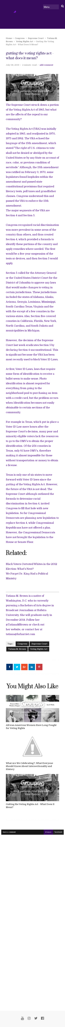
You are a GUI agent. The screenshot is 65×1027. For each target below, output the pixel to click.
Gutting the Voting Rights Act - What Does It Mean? (30, 806)
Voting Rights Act (24, 41)
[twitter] (35, 1018)
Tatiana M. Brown (17, 649)
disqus (48, 832)
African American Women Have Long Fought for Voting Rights (31, 726)
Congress (20, 38)
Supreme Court (36, 38)
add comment (46, 65)
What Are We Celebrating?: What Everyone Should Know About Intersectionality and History (29, 766)
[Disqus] (32, 878)
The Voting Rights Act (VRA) (23, 128)
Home (9, 38)
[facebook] (42, 1018)
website (15, 629)
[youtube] (22, 1018)
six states (36, 474)
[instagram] (29, 1018)
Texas (28, 422)
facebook (58, 832)
